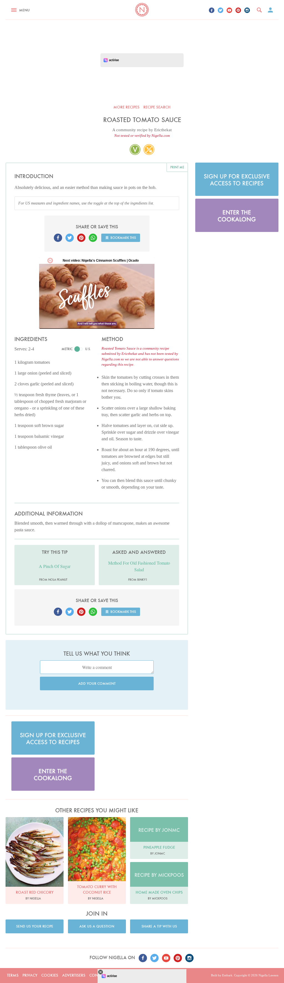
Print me (177, 167)
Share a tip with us (159, 926)
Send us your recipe (34, 926)
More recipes (126, 107)
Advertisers (73, 975)
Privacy (29, 975)
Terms (13, 975)
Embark (227, 975)
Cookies (49, 975)
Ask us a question (96, 926)
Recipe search (157, 107)
